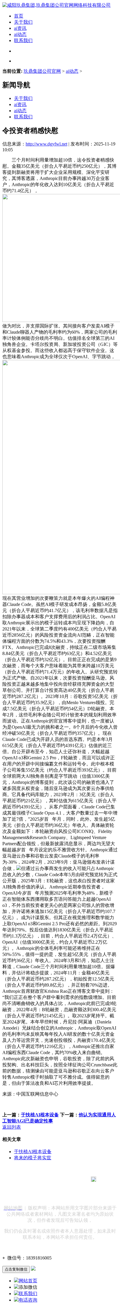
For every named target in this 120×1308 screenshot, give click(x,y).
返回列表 (11, 1127)
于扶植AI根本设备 (40, 1114)
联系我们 (23, 40)
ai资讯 (20, 28)
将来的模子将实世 (32, 1157)
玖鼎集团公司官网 (42, 71)
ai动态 (20, 34)
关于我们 (23, 22)
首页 (18, 15)
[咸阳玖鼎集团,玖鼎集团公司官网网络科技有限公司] (56, 5)
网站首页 (28, 1280)
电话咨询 (28, 1299)
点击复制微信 (16, 1269)
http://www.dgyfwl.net (46, 143)
